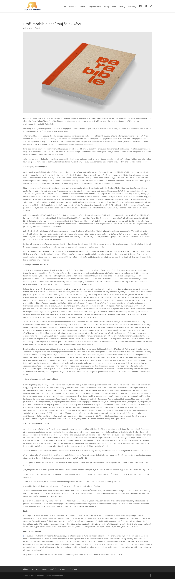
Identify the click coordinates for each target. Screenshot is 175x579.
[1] (79, 208)
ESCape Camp (110, 7)
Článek (37, 28)
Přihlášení (73, 569)
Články (122, 7)
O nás (71, 7)
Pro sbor (62, 569)
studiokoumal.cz (58, 575)
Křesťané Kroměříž (36, 575)
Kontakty (132, 7)
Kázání (82, 7)
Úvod (64, 7)
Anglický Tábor (95, 7)
